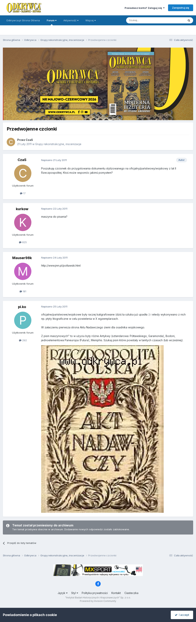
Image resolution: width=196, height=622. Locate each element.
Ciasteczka (131, 593)
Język (62, 593)
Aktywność (70, 20)
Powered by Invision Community (98, 601)
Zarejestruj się (180, 7)
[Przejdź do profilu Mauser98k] (22, 271)
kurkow (22, 209)
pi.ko (22, 307)
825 (24, 242)
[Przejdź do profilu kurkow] (22, 222)
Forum (51, 20)
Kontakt (116, 593)
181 (24, 291)
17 (24, 193)
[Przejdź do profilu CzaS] (11, 142)
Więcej (89, 20)
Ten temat (174, 20)
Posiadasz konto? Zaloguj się (144, 7)
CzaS (29, 139)
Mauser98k (22, 258)
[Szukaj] (189, 20)
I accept (183, 614)
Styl (74, 593)
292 (24, 340)
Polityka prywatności (95, 593)
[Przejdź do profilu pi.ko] (22, 320)
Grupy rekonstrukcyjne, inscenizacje (58, 144)
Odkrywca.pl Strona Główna (23, 20)
